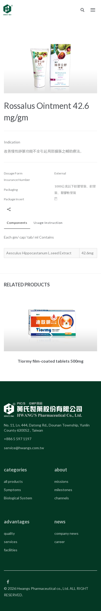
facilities (10, 550)
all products (13, 481)
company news (66, 533)
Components (17, 223)
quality (9, 533)
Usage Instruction (48, 223)
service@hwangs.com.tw (24, 448)
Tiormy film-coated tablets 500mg (50, 360)
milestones (63, 489)
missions (61, 481)
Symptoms (12, 489)
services (10, 541)
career (59, 541)
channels (61, 498)
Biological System (18, 498)
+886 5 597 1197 (17, 439)
